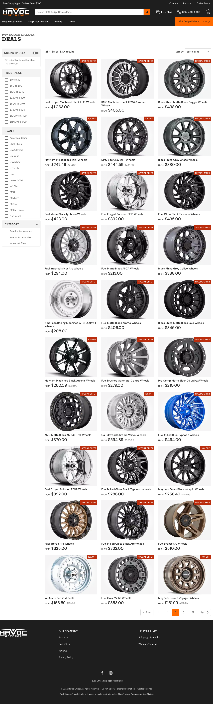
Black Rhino (16, 143)
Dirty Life (14, 167)
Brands (58, 21)
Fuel (12, 173)
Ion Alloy (14, 185)
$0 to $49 (15, 79)
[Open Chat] (158, 12)
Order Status (203, 3)
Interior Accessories (20, 237)
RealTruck (112, 680)
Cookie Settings (144, 688)
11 (193, 612)
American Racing (18, 137)
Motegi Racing (17, 209)
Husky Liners (16, 179)
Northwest (15, 215)
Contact (173, 3)
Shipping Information (149, 637)
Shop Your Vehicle (38, 21)
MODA (13, 203)
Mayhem (14, 197)
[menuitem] (12, 21)
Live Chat (166, 12)
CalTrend (14, 155)
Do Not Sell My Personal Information (118, 688)
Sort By (180, 51)
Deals (72, 21)
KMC (12, 191)
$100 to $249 (17, 91)
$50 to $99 (16, 85)
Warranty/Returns (147, 643)
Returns (187, 3)
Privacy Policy (66, 657)
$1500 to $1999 (18, 121)
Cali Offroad (16, 149)
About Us (63, 637)
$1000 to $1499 (18, 115)
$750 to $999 (17, 109)
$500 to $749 (17, 103)
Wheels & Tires (18, 243)
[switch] (21, 53)
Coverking (15, 161)
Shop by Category (12, 21)
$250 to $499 (17, 97)
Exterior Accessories (21, 231)
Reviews (63, 650)
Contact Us (64, 643)
